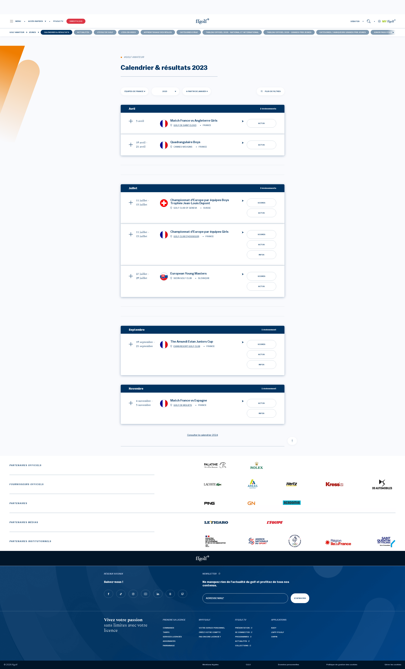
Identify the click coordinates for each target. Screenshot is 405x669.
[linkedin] (157, 594)
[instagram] (133, 594)
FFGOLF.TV (58, 21)
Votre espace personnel (212, 628)
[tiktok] (120, 594)
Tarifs (166, 632)
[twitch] (182, 594)
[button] (15, 21)
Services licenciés (172, 637)
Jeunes (32, 32)
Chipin (274, 637)
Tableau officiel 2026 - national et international (232, 32)
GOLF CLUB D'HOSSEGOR (186, 236)
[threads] (170, 594)
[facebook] (108, 594)
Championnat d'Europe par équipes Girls (199, 231)
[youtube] (145, 594)
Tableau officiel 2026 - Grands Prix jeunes (289, 32)
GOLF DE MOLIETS (183, 405)
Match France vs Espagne (188, 400)
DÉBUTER (355, 21)
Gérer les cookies (393, 665)
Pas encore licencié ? (210, 637)
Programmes (242, 637)
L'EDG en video (128, 32)
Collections (241, 646)
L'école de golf (105, 32)
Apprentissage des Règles (158, 32)
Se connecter (242, 632)
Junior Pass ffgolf (384, 32)
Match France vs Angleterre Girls (193, 120)
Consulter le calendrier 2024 (202, 435)
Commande (168, 628)
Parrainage (169, 646)
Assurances (169, 641)
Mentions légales (210, 665)
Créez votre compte (210, 632)
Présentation (242, 628)
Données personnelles (288, 665)
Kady (273, 628)
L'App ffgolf (277, 632)
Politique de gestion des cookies (341, 665)
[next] (393, 32)
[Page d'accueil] (202, 21)
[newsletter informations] (219, 574)
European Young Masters (188, 273)
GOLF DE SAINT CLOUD (185, 125)
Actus (261, 123)
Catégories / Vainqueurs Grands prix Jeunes (342, 32)
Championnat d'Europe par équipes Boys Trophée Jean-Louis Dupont (199, 202)
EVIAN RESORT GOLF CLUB (187, 346)
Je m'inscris (300, 598)
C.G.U (248, 665)
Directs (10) (76, 21)
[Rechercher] (369, 21)
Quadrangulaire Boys (185, 142)
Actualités (83, 32)
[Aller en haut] (292, 441)
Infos (261, 255)
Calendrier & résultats (56, 32)
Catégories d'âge (189, 32)
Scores (261, 203)
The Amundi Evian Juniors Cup (191, 341)
